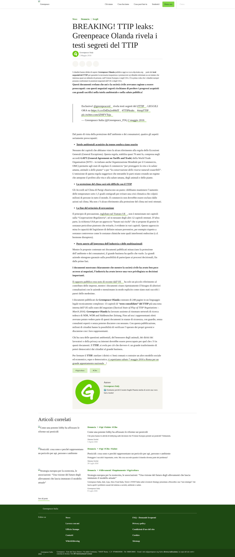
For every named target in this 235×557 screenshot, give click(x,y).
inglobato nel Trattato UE (112, 213)
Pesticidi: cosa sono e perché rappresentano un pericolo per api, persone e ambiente (129, 453)
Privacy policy (139, 523)
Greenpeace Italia (50, 509)
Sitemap (136, 541)
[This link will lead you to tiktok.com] (59, 523)
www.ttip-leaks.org (135, 72)
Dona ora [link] (168, 4)
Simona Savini (93, 439)
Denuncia (85, 19)
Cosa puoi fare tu (140, 4)
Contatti (69, 535)
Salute (108, 427)
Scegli (95, 19)
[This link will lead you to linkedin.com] (54, 523)
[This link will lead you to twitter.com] (49, 523)
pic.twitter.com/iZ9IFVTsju (96, 114)
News (74, 19)
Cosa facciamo (123, 4)
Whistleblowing (73, 541)
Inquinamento (119, 470)
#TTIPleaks (128, 110)
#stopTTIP (142, 110)
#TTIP (140, 106)
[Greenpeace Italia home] (43, 4)
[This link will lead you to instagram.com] (44, 523)
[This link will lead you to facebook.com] (39, 523)
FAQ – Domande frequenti (144, 517)
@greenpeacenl (102, 106)
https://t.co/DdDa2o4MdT (105, 110)
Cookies (136, 535)
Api (101, 427)
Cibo (115, 427)
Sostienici (155, 4)
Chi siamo (109, 4)
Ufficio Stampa (72, 529)
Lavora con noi (72, 523)
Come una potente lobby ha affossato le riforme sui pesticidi (118, 432)
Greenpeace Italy (86, 53)
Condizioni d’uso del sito (143, 529)
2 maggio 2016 (136, 120)
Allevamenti (105, 470)
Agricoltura (133, 470)
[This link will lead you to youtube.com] (64, 523)
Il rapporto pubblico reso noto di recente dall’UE (96, 281)
